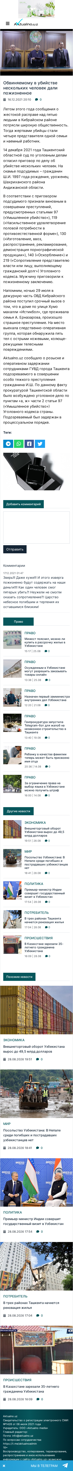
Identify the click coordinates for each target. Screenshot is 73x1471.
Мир (28, 851)
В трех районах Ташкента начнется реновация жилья (44, 920)
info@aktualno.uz (22, 1435)
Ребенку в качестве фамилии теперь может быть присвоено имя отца (47, 757)
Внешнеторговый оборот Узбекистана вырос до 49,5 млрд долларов (44, 832)
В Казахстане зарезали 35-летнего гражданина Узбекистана (44, 947)
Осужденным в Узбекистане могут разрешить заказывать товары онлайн (46, 671)
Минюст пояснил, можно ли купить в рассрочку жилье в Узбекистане (45, 642)
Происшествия (39, 938)
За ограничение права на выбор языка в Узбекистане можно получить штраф (45, 786)
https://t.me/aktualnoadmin (20, 1443)
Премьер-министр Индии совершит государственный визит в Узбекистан (45, 893)
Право (30, 633)
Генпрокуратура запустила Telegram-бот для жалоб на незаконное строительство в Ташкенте (45, 727)
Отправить (15, 549)
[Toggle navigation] (7, 23)
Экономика (35, 823)
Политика (34, 884)
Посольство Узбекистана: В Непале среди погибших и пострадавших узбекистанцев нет (46, 862)
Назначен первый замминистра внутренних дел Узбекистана (47, 698)
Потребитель (37, 913)
